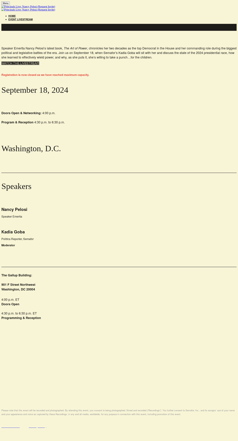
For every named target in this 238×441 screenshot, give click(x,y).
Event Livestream (20, 19)
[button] (20, 63)
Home (12, 16)
